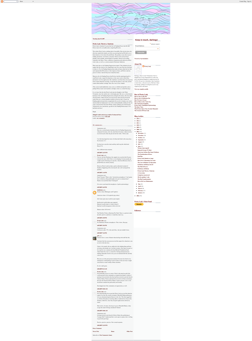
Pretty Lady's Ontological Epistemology (145, 105)
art (97, 118)
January (140, 193)
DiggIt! (95, 115)
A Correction (141, 173)
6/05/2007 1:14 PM (102, 172)
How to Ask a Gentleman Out (142, 98)
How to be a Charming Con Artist (146, 160)
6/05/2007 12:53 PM (102, 152)
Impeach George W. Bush (144, 150)
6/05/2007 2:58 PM (102, 218)
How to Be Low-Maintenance (145, 181)
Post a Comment (97, 328)
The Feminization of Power (145, 154)
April (139, 186)
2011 (138, 123)
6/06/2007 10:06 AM (102, 310)
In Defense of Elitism (143, 169)
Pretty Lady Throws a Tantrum (103, 44)
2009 (138, 127)
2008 (138, 129)
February (140, 190)
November (141, 135)
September (141, 140)
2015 (138, 118)
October (140, 137)
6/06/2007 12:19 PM (102, 325)
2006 (138, 196)
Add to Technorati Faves (114, 115)
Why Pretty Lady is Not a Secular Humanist (146, 109)
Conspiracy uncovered (144, 175)
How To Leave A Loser (140, 100)
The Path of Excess (143, 166)
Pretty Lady (100, 155)
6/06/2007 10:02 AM (102, 289)
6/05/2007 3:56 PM (102, 225)
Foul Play (140, 156)
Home (112, 331)
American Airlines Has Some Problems (148, 152)
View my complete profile (141, 89)
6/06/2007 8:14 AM (102, 269)
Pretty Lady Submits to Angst (145, 158)
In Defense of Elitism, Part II (145, 164)
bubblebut (100, 190)
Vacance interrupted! (143, 148)
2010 (138, 125)
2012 (138, 121)
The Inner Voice (138, 107)
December (141, 133)
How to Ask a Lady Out (140, 96)
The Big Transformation (144, 179)
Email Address (146, 46)
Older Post (129, 331)
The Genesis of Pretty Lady (141, 110)
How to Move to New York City (142, 102)
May (139, 184)
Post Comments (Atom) (106, 335)
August (140, 142)
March (140, 188)
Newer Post (96, 331)
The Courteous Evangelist (141, 103)
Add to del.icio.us (102, 115)
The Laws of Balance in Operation (147, 162)
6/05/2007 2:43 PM (102, 187)
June (139, 146)
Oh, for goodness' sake (144, 177)
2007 (138, 131)
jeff (98, 236)
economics (102, 118)
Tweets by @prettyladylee (141, 58)
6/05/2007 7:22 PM (102, 233)
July (139, 144)
